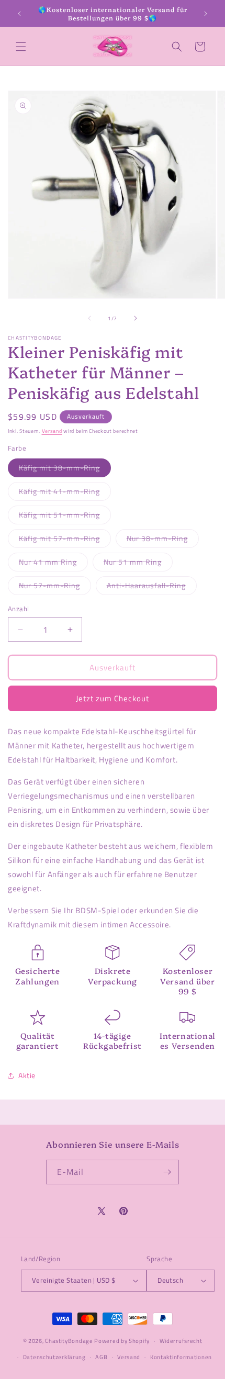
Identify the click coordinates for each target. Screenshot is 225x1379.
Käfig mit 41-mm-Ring (65, 493)
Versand (52, 431)
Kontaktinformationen (181, 1357)
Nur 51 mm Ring (138, 563)
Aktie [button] (27, 1075)
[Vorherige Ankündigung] (19, 13)
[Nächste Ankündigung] (205, 13)
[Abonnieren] (166, 1172)
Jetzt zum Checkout (112, 698)
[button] (20, 46)
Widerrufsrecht (181, 1341)
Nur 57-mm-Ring (55, 587)
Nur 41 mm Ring (53, 563)
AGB (101, 1357)
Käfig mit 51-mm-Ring (65, 516)
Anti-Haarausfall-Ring (152, 587)
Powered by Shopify (122, 1341)
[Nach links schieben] (89, 318)
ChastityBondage (69, 1341)
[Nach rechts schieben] (135, 318)
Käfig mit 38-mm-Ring (65, 469)
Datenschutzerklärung (54, 1357)
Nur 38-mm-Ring (163, 540)
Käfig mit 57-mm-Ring (65, 540)
